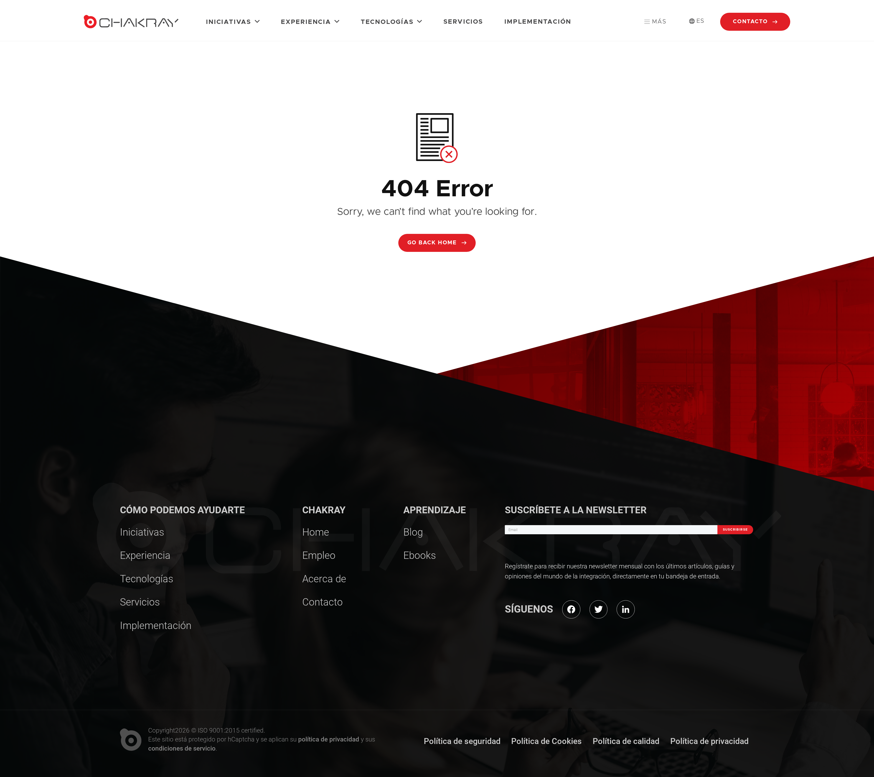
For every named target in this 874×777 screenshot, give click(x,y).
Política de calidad (626, 741)
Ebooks (419, 555)
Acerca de (324, 579)
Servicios (463, 22)
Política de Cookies (546, 741)
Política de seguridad (462, 741)
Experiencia (307, 22)
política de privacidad (328, 739)
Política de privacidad (709, 741)
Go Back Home (433, 242)
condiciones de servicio (182, 748)
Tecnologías (388, 22)
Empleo (318, 555)
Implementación (537, 22)
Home (315, 532)
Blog (413, 532)
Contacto (751, 21)
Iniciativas (230, 22)
